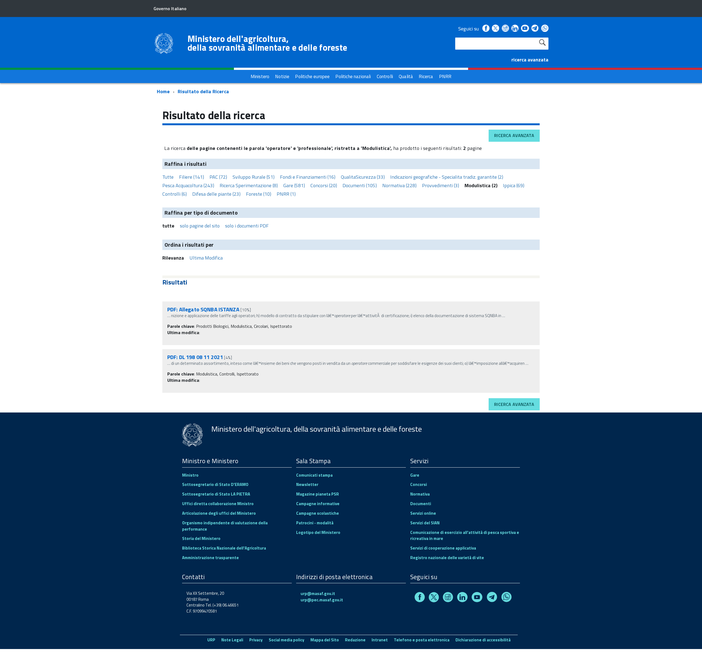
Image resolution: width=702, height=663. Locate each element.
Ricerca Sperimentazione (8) (249, 185)
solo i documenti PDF (247, 225)
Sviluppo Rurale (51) (253, 177)
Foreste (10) (258, 194)
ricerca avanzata (529, 59)
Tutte (168, 177)
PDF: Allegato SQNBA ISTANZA (203, 309)
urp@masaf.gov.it (318, 593)
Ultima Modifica (206, 257)
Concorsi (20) (323, 185)
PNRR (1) (286, 194)
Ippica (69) (513, 185)
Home (163, 91)
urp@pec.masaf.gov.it (322, 600)
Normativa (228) (399, 185)
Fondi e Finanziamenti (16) (307, 177)
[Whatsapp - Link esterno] (544, 28)
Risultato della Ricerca (203, 91)
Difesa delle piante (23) (216, 194)
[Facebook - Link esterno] (485, 28)
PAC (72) (218, 177)
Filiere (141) (191, 177)
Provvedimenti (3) (440, 185)
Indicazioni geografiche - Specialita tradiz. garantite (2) (446, 177)
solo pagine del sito (200, 225)
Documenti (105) (359, 185)
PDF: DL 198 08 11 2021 (195, 357)
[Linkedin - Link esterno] (515, 28)
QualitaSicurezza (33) (363, 177)
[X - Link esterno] (495, 28)
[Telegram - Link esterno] (535, 28)
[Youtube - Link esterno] (525, 28)
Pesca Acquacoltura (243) (188, 185)
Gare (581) (294, 185)
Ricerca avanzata (514, 135)
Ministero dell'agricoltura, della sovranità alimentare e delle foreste (267, 43)
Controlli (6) (174, 194)
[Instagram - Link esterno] (505, 28)
